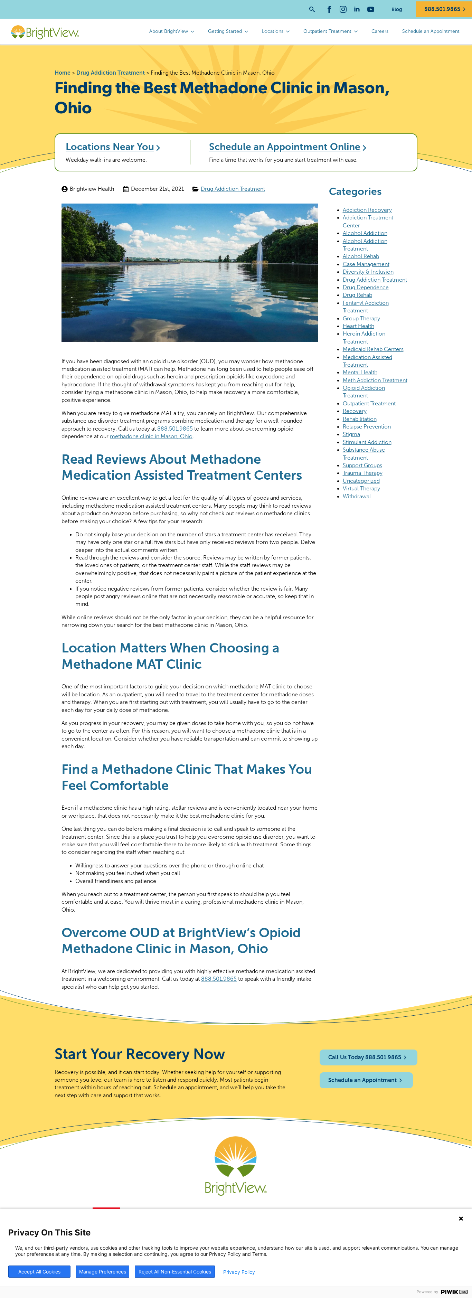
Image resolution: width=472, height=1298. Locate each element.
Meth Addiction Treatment (375, 380)
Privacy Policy (239, 1272)
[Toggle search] (312, 9)
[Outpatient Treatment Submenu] (358, 31)
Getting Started (225, 31)
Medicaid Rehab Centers (373, 349)
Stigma (351, 434)
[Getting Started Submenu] (248, 31)
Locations (272, 31)
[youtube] (371, 9)
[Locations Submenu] (289, 31)
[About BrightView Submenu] (194, 31)
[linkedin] (357, 9)
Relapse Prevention (367, 427)
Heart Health (358, 326)
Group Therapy (361, 318)
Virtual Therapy (361, 488)
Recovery (355, 411)
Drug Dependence (366, 287)
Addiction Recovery (367, 210)
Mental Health (360, 372)
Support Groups (362, 465)
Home (62, 73)
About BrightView (168, 31)
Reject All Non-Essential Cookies (175, 1272)
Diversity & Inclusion (368, 272)
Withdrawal (357, 496)
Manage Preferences (102, 1272)
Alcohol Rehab (361, 256)
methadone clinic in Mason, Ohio (151, 436)
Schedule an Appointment (431, 31)
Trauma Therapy (363, 473)
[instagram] (343, 9)
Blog (396, 9)
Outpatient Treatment (327, 31)
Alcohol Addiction (365, 233)
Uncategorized (361, 481)
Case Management (366, 264)
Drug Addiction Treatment (110, 73)
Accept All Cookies (39, 1272)
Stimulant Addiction (367, 442)
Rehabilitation (360, 419)
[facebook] (329, 9)
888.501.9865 (175, 429)
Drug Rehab (357, 295)
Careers (379, 31)
